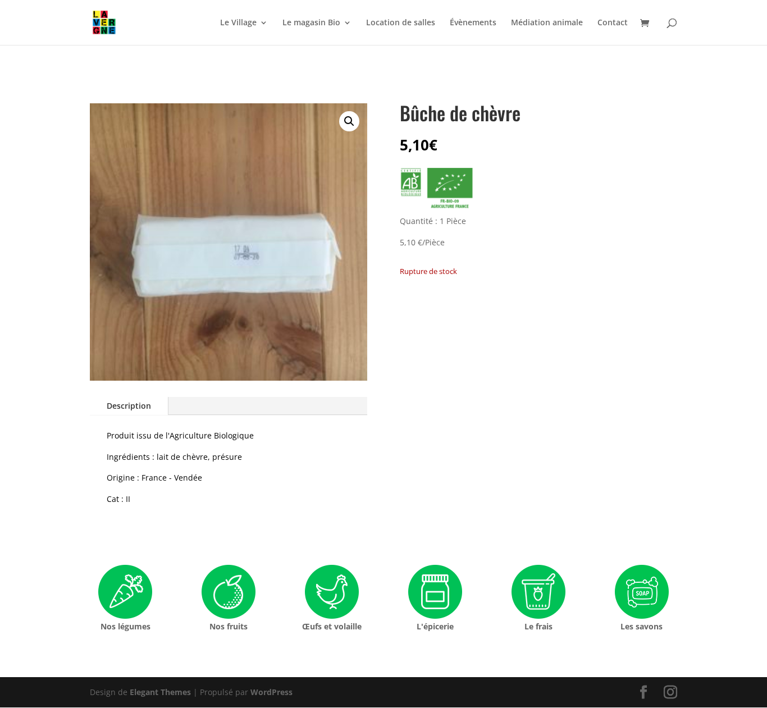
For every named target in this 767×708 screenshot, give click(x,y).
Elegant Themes (160, 692)
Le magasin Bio (311, 23)
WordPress (271, 692)
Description (129, 405)
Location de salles (400, 23)
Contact (612, 23)
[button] (349, 121)
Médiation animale (547, 23)
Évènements (473, 23)
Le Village (238, 23)
